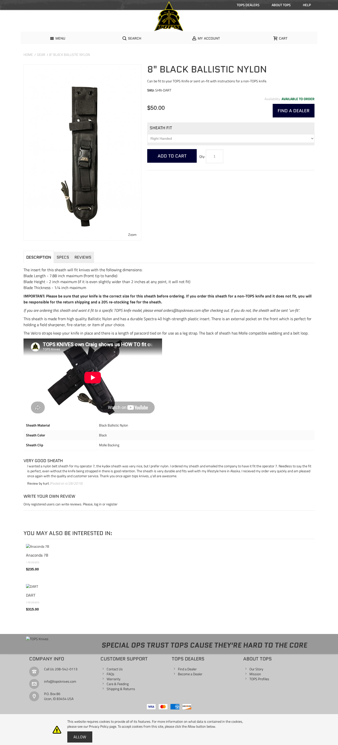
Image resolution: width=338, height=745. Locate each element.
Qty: (202, 156)
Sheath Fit (161, 128)
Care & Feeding (118, 683)
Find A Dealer (294, 111)
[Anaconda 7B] (169, 546)
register (112, 504)
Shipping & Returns (121, 688)
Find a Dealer (187, 669)
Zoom (132, 234)
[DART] (169, 586)
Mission (255, 674)
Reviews (82, 257)
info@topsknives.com (60, 681)
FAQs (110, 674)
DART (30, 595)
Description (38, 257)
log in (98, 504)
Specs (63, 257)
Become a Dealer (190, 674)
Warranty (114, 678)
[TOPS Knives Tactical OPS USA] (169, 16)
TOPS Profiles (259, 678)
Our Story (256, 669)
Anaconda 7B (37, 555)
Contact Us (115, 669)
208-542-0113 (66, 669)
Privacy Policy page (102, 726)
